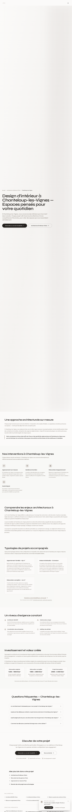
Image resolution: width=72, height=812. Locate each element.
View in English (48, 807)
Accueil (3, 190)
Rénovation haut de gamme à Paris (19, 778)
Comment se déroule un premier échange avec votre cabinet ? (28, 723)
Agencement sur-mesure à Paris (19, 780)
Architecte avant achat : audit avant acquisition (42, 600)
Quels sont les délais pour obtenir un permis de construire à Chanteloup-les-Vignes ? (34, 712)
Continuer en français (60, 807)
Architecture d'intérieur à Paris (13, 190)
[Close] (68, 801)
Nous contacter (48, 753)
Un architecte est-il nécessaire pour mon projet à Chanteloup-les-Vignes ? (31, 706)
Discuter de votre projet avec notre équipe (22, 784)
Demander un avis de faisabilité (13, 225)
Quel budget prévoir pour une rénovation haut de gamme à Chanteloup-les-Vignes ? (34, 718)
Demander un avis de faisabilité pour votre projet (35, 597)
